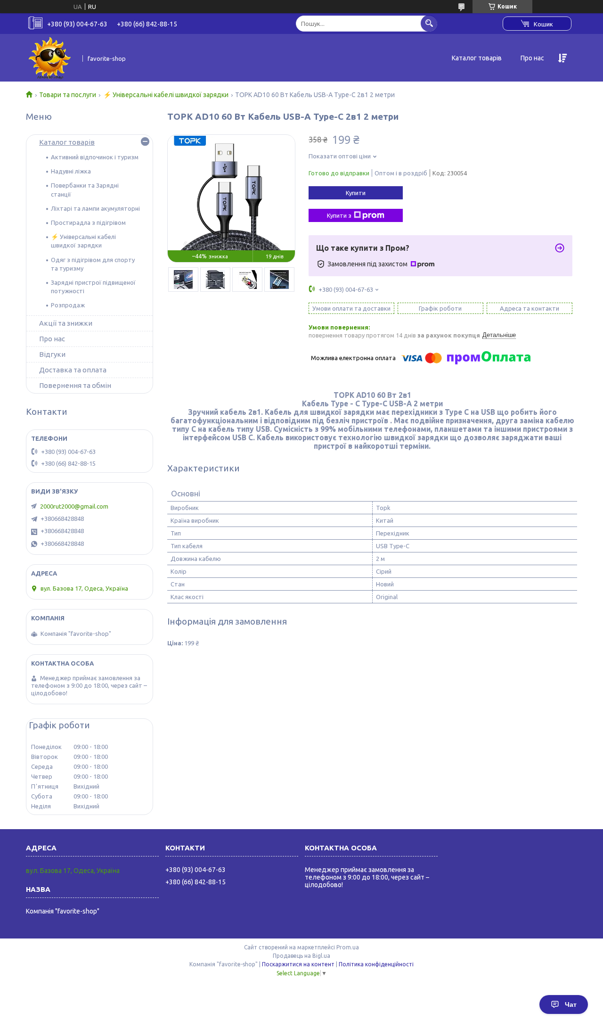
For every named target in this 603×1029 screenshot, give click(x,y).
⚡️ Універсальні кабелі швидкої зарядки (165, 95)
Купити (356, 192)
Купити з (339, 215)
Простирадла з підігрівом (88, 222)
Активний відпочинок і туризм (95, 157)
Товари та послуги (67, 95)
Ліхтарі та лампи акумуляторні (95, 208)
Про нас (532, 58)
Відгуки (52, 354)
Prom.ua (347, 947)
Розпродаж (68, 305)
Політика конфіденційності (376, 964)
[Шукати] (429, 23)
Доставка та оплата (72, 370)
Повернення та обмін (75, 385)
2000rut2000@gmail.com (74, 506)
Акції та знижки (65, 323)
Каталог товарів (477, 58)
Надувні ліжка (71, 171)
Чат (571, 1004)
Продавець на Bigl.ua (301, 956)
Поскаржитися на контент (298, 964)
